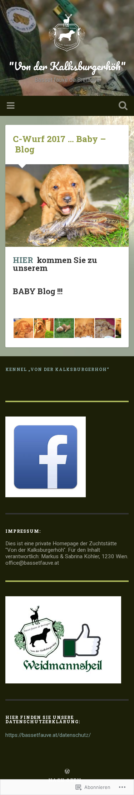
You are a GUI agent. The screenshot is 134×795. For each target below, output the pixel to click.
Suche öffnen (121, 106)
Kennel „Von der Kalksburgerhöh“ (57, 369)
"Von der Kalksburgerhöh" (67, 66)
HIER (23, 260)
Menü (11, 106)
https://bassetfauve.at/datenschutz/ (48, 735)
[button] (23, 328)
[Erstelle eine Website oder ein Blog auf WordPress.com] (67, 772)
